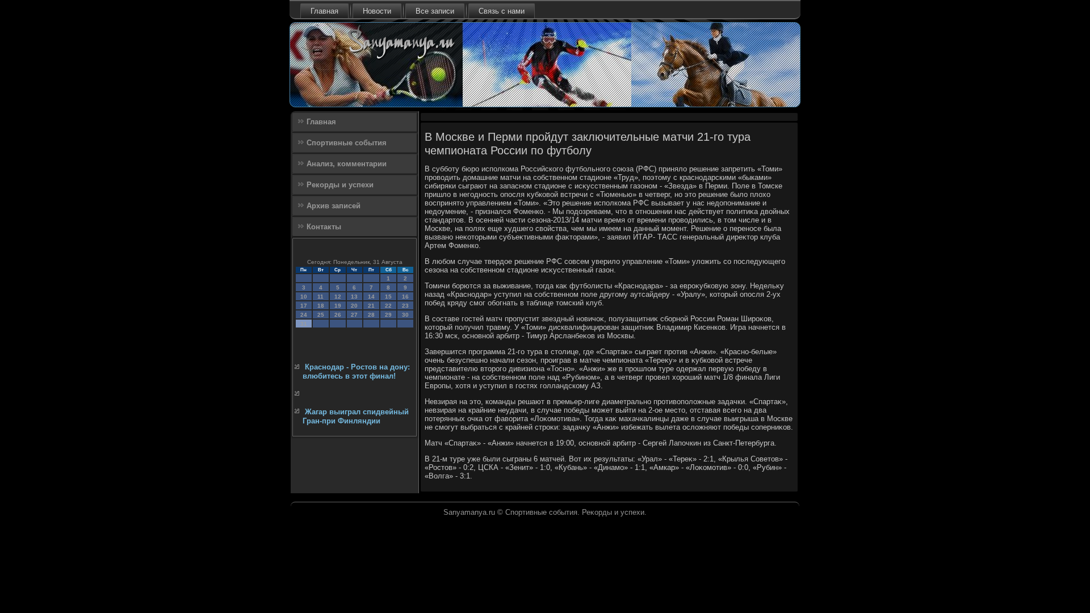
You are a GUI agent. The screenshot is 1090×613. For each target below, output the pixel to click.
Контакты (324, 226)
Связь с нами (502, 11)
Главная (324, 11)
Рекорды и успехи (340, 184)
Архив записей (333, 205)
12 (337, 296)
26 (337, 315)
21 (371, 306)
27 (354, 315)
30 (405, 315)
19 (337, 306)
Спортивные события (347, 142)
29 (388, 315)
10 (303, 296)
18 (320, 306)
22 (388, 306)
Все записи (435, 11)
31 (303, 324)
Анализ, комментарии (347, 163)
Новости (377, 11)
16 (405, 296)
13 (354, 296)
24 (303, 315)
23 (405, 306)
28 (371, 315)
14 (371, 296)
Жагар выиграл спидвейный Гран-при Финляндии (356, 416)
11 (320, 296)
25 (320, 315)
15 (388, 296)
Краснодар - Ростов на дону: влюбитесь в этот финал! (356, 371)
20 (354, 306)
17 (303, 306)
